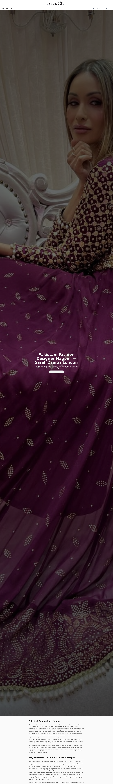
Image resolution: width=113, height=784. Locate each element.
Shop (3, 8)
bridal (7, 8)
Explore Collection (56, 372)
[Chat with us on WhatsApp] (100, 8)
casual (12, 8)
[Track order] (103, 8)
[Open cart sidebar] (106, 8)
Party (17, 8)
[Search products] (94, 8)
